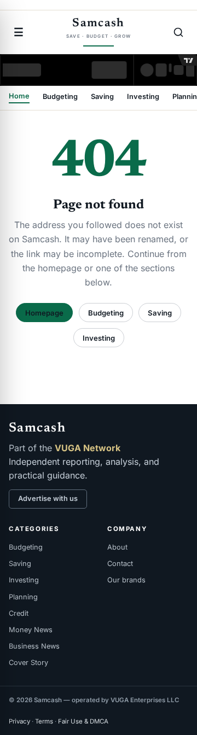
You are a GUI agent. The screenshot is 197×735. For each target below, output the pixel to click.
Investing (143, 97)
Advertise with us (48, 498)
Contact (120, 563)
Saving (102, 97)
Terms (44, 721)
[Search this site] (178, 32)
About (117, 547)
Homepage (44, 312)
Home (19, 96)
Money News (31, 630)
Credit (18, 613)
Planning (23, 597)
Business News (34, 646)
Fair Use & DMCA (83, 721)
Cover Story (28, 662)
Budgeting (60, 97)
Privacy (19, 721)
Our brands (126, 580)
